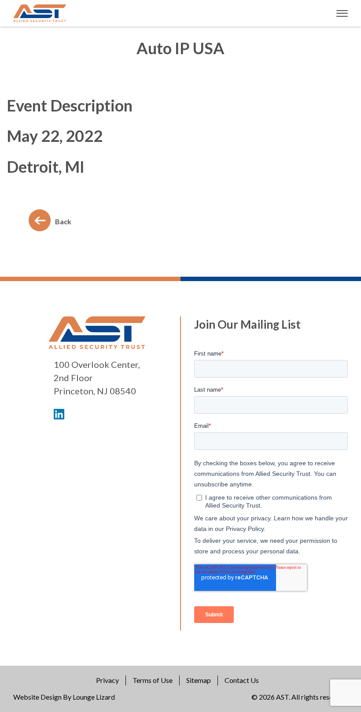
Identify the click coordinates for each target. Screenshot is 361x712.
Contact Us (242, 680)
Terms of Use (153, 680)
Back (63, 221)
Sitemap (198, 680)
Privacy (107, 680)
